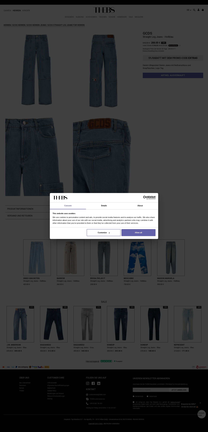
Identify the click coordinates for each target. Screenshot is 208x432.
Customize (102, 233)
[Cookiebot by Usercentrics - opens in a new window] (145, 198)
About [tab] (140, 206)
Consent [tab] (68, 206)
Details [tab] (104, 206)
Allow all (138, 233)
